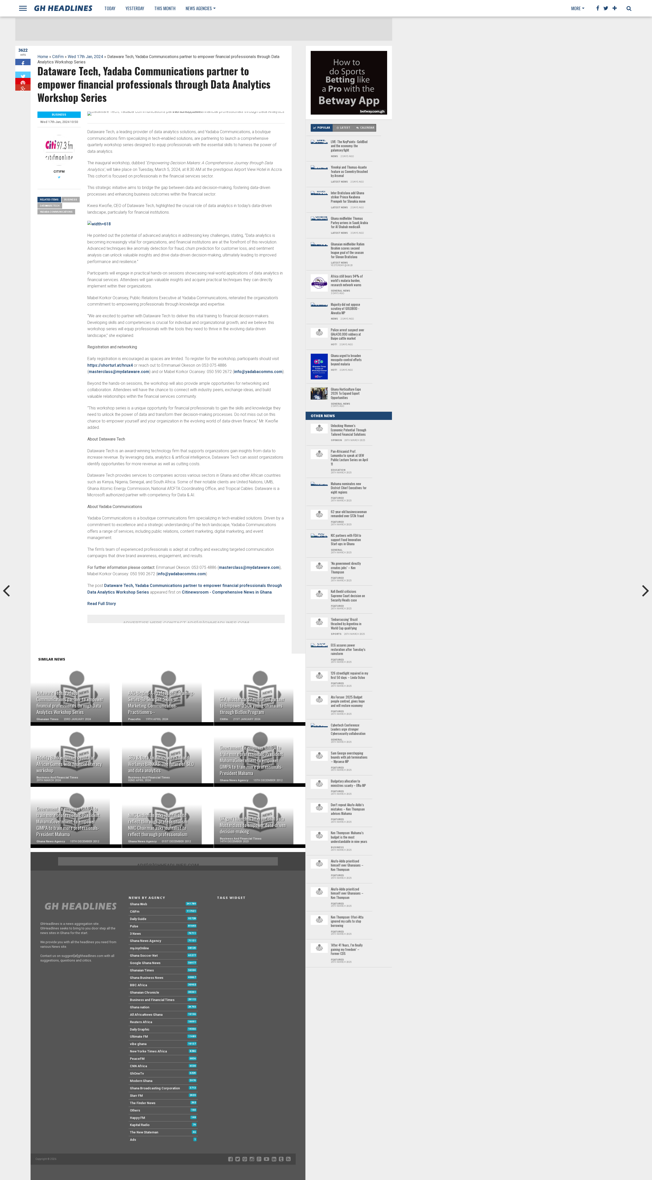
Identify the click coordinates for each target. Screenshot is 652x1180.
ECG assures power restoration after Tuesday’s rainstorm (348, 649)
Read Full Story (101, 603)
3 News (135, 934)
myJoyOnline (139, 948)
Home (42, 56)
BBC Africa (138, 985)
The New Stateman (144, 1132)
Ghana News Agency (145, 941)
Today (109, 8)
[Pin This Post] (23, 81)
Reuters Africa (141, 1022)
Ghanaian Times (142, 970)
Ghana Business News (146, 978)
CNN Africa (138, 1066)
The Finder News (142, 1103)
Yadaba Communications (56, 211)
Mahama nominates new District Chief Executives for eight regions (348, 488)
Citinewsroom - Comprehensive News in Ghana (227, 592)
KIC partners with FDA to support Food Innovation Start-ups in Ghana (346, 539)
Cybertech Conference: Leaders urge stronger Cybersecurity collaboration (348, 729)
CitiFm (58, 56)
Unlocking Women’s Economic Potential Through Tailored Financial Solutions (348, 430)
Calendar (367, 127)
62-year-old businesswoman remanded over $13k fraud (349, 514)
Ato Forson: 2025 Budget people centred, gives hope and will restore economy (348, 701)
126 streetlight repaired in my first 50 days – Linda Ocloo (349, 675)
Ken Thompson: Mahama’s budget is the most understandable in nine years (349, 837)
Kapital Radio (140, 1125)
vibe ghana (138, 1044)
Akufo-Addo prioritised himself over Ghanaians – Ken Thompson (347, 865)
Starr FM (136, 1095)
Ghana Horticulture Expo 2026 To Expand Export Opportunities (346, 393)
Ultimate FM (139, 1036)
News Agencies (199, 8)
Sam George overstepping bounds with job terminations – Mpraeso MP (349, 757)
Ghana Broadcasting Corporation (155, 1088)
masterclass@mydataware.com (119, 371)
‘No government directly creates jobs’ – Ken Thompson (346, 567)
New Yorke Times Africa (148, 1051)
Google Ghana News (145, 963)
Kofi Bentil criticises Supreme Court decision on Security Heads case (348, 595)
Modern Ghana (141, 1081)
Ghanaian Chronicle (144, 992)
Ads (133, 1140)
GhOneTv (137, 1073)
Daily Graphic (140, 1029)
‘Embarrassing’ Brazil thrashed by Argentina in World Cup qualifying (346, 624)
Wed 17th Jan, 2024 (85, 56)
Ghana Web (138, 904)
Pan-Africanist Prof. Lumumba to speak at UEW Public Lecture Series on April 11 (349, 457)
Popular (323, 127)
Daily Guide (138, 919)
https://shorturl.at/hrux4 (110, 365)
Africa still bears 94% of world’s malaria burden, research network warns (347, 280)
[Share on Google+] (23, 87)
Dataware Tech (50, 205)
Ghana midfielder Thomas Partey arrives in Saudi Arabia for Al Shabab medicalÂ (349, 222)
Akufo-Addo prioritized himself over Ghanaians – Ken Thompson (347, 893)
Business (70, 199)
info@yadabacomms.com (258, 371)
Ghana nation (139, 1007)
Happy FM (137, 1118)
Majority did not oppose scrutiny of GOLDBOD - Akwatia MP (345, 309)
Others (135, 1110)
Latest (345, 127)
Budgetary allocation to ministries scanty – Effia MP (348, 783)
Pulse (134, 926)
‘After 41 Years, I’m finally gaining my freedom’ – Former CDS (346, 949)
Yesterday (135, 8)
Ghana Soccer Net (144, 955)
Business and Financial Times (152, 1000)
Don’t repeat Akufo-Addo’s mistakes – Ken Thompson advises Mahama (348, 809)
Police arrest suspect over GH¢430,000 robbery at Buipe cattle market (347, 334)
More (576, 8)
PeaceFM (137, 1059)
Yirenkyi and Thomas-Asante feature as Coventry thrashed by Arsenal (349, 171)
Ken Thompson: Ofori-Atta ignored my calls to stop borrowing (347, 921)
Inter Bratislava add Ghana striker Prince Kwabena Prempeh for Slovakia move (348, 197)
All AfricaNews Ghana (146, 1015)
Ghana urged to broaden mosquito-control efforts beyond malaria (346, 360)
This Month (164, 8)
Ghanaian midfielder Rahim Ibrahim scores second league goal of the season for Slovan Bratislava (347, 250)
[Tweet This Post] (23, 75)
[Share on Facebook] (23, 62)
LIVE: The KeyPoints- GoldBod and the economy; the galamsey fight (349, 146)
